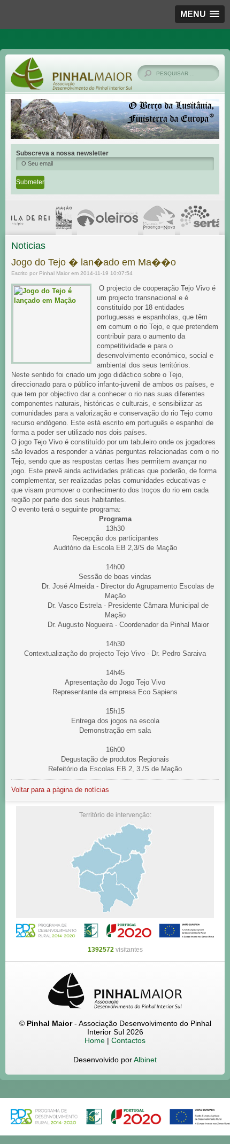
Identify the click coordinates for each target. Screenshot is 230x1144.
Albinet (145, 1059)
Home (95, 1040)
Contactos (128, 1040)
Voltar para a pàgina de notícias (60, 790)
